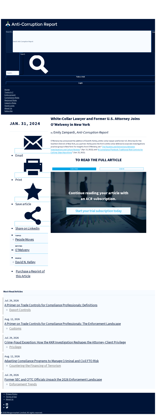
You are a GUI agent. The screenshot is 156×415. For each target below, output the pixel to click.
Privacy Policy (11, 394)
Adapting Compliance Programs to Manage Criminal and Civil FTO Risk (52, 361)
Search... (9, 32)
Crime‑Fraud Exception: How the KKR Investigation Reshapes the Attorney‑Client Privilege (65, 342)
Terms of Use (11, 396)
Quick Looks (10, 105)
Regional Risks (11, 100)
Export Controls (20, 310)
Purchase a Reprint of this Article (30, 273)
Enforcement (10, 95)
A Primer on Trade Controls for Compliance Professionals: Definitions (51, 305)
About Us (8, 108)
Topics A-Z (9, 92)
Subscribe (9, 111)
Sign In (121, 169)
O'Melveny (22, 250)
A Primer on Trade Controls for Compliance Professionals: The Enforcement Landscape (63, 323)
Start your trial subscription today (98, 211)
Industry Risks (10, 103)
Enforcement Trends (23, 384)
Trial (80, 77)
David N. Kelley (25, 262)
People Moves (24, 239)
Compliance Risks (12, 97)
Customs (15, 328)
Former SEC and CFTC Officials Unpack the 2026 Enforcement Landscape (53, 379)
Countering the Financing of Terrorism (35, 365)
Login (80, 83)
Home (7, 89)
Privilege (15, 347)
